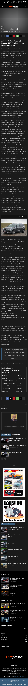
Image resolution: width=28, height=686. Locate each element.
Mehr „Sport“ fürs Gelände (20, 407)
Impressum (23, 680)
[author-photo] (14, 421)
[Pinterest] (14, 36)
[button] (2, 6)
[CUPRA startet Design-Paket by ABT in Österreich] (5, 593)
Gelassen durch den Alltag (15, 549)
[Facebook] (7, 36)
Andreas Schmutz (6, 31)
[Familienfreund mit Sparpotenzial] (4, 565)
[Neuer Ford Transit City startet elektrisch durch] (5, 447)
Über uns (7, 680)
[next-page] (5, 459)
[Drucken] (23, 36)
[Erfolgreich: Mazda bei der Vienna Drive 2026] (5, 612)
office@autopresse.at (19, 676)
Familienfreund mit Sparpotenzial (17, 563)
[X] (10, 36)
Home (3, 680)
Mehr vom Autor (16, 434)
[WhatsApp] (17, 36)
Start (2, 10)
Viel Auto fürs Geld (13, 556)
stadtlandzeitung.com (14, 681)
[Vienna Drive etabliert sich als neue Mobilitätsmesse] (5, 605)
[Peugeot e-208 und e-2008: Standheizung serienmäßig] (5, 619)
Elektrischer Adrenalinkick (16, 452)
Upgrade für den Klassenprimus (5, 407)
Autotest (5, 10)
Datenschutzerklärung (14, 680)
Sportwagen (4, 441)
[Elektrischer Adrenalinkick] (5, 454)
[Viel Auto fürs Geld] (4, 558)
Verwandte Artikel (6, 434)
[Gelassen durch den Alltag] (4, 551)
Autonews (4, 448)
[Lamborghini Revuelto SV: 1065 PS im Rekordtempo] (5, 440)
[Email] (20, 36)
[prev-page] (2, 459)
